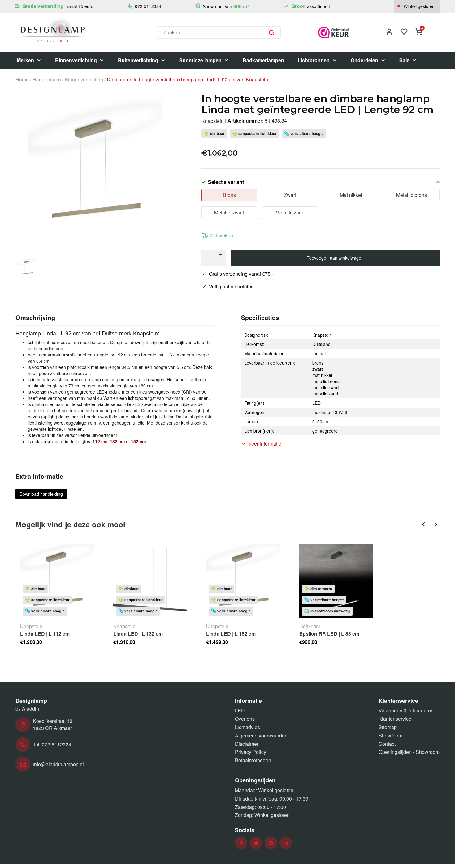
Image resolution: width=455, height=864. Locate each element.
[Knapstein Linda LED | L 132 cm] (150, 581)
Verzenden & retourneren (406, 710)
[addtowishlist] (404, 32)
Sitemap (388, 727)
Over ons (245, 718)
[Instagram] (286, 843)
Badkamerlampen (263, 60)
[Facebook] (241, 843)
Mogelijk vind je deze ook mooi (70, 524)
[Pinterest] (271, 843)
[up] (220, 254)
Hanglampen (46, 79)
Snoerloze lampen (200, 60)
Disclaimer (246, 743)
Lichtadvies (247, 727)
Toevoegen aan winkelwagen (335, 258)
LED (240, 710)
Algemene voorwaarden (261, 735)
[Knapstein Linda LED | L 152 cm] (243, 581)
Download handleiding (41, 494)
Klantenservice (395, 718)
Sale (404, 60)
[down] (220, 261)
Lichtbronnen (314, 60)
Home (22, 79)
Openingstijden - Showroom (409, 751)
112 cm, (101, 441)
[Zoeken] (271, 32)
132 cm (117, 441)
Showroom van (225, 6)
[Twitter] (256, 843)
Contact (387, 743)
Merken (25, 60)
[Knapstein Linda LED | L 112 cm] (57, 581)
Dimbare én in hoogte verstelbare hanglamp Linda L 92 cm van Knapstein (187, 79)
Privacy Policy (250, 751)
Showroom (390, 735)
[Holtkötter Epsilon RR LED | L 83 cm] (336, 581)
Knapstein (213, 121)
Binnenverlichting (76, 60)
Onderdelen (364, 60)
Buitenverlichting (138, 60)
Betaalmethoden (253, 760)
